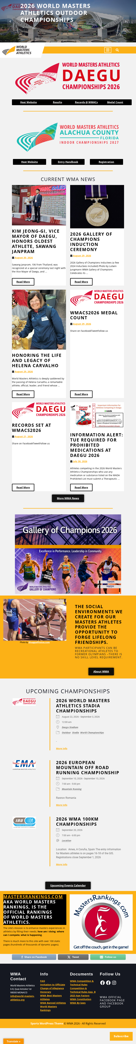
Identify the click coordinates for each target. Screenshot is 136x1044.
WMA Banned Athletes (53, 1002)
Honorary (45, 991)
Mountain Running (72, 789)
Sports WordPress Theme (47, 1023)
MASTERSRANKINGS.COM (33, 897)
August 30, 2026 (24, 257)
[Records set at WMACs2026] (39, 410)
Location (66, 840)
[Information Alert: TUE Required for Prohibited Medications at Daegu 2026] (97, 415)
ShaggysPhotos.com (39, 642)
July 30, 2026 (80, 461)
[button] (10, 21)
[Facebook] (102, 982)
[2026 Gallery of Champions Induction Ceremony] (97, 206)
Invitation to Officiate (52, 984)
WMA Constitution (80, 999)
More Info (61, 748)
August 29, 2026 (82, 255)
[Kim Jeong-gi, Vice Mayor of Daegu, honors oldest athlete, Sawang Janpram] (39, 205)
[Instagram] (114, 982)
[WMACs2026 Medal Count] (97, 298)
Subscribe (121, 1036)
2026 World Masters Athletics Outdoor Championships (55, 13)
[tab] (107, 50)
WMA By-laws (78, 1002)
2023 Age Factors (79, 995)
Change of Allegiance (52, 988)
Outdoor (66, 732)
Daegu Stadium (70, 727)
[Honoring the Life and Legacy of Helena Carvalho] (39, 319)
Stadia (75, 732)
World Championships (92, 732)
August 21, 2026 (24, 436)
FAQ (42, 981)
